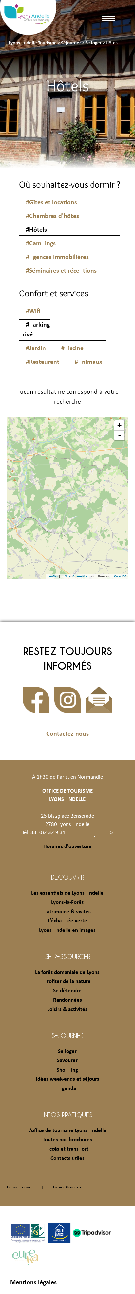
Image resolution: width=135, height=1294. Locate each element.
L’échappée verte (67, 921)
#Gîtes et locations (51, 202)
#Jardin (36, 348)
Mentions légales (33, 1282)
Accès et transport (67, 1149)
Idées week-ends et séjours (67, 1079)
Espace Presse (19, 1187)
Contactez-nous (67, 734)
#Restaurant (42, 362)
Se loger (67, 1051)
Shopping (67, 1070)
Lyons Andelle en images (67, 930)
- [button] (119, 435)
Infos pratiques (67, 1114)
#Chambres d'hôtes (52, 216)
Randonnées (67, 1000)
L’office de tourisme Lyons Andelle (67, 1130)
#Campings (41, 243)
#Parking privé (34, 330)
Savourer (67, 1060)
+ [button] (119, 425)
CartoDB (120, 576)
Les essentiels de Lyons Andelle (67, 893)
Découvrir (67, 877)
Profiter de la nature (67, 981)
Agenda (67, 1088)
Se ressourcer (67, 956)
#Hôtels (36, 230)
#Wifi (33, 311)
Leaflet (53, 576)
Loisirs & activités (67, 1009)
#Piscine (72, 348)
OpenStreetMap (77, 576)
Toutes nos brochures (67, 1140)
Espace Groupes (67, 1187)
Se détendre (67, 991)
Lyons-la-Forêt (67, 902)
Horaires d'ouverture (67, 846)
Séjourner (67, 1035)
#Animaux (88, 362)
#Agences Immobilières (57, 257)
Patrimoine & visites (67, 912)
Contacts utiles (67, 1158)
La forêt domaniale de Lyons (67, 972)
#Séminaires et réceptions (61, 271)
